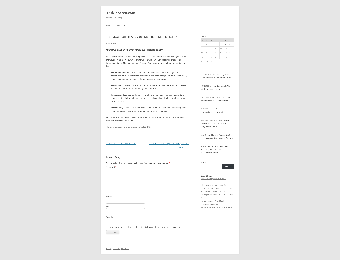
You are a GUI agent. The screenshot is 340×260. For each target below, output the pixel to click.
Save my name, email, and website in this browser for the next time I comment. (145, 227)
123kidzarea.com (120, 12)
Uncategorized (131, 127)
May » (228, 65)
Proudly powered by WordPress (117, 249)
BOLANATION (206, 74)
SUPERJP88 (205, 86)
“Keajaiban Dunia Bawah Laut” (121, 143)
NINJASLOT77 (206, 109)
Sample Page (121, 25)
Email (109, 206)
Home (108, 25)
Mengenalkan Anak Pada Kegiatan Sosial (216, 207)
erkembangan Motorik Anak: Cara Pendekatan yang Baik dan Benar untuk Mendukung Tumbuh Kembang (216, 188)
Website (109, 217)
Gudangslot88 (206, 120)
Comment (111, 167)
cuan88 (203, 135)
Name (109, 196)
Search (203, 162)
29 (207, 61)
